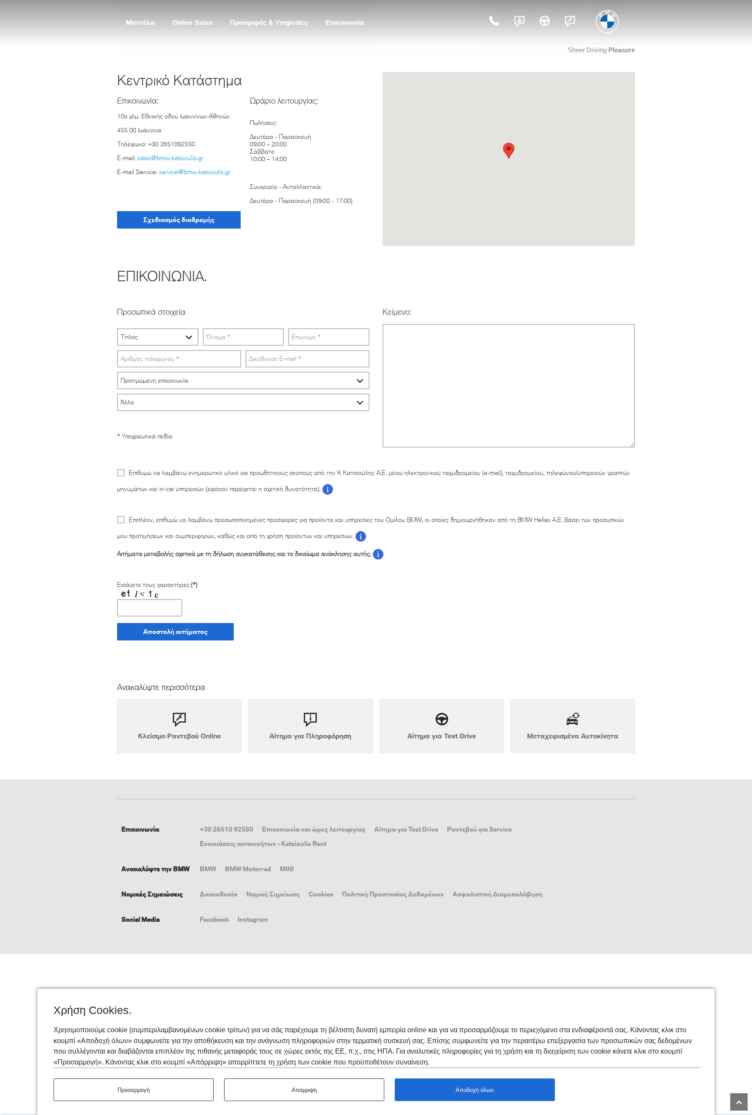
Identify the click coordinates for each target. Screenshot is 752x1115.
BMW (208, 868)
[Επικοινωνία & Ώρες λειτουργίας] (519, 21)
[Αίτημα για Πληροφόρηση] (310, 726)
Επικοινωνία (345, 22)
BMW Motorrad (248, 868)
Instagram (253, 919)
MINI (287, 868)
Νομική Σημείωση (273, 894)
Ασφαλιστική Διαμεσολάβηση (498, 894)
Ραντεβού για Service (479, 829)
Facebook (214, 919)
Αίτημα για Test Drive (406, 829)
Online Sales (192, 22)
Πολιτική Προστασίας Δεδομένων (393, 894)
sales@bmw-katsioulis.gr (170, 158)
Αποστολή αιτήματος (175, 631)
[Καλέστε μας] (494, 21)
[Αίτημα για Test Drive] (544, 21)
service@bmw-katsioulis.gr (194, 171)
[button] (508, 151)
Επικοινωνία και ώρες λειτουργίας (314, 829)
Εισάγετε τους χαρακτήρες (157, 584)
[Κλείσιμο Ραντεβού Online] (570, 21)
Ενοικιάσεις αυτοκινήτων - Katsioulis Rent (263, 843)
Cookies (321, 894)
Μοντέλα (140, 22)
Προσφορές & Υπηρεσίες (269, 22)
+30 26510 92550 (226, 829)
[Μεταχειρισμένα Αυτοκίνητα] (572, 726)
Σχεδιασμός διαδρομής (179, 219)
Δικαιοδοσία (219, 894)
